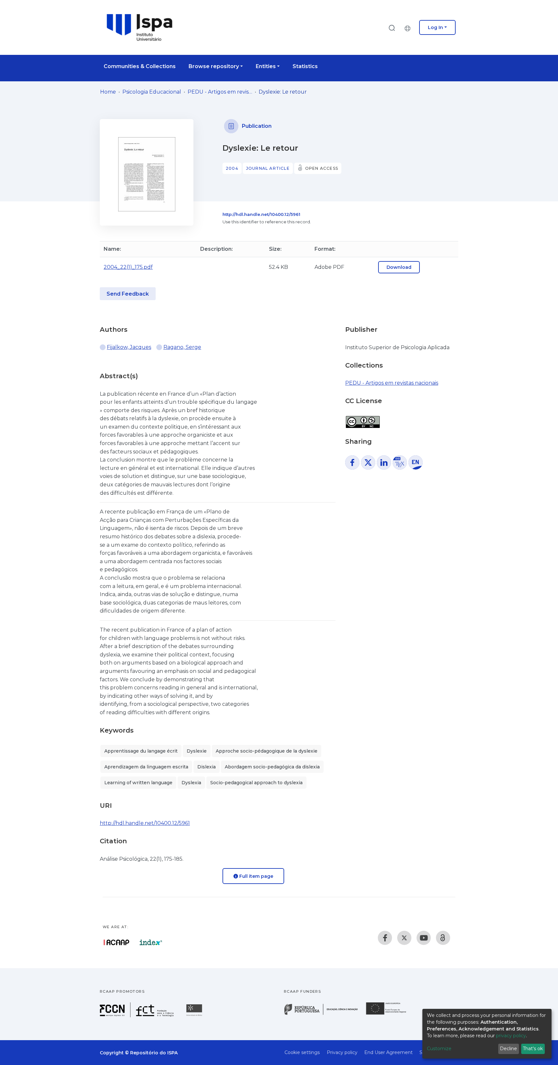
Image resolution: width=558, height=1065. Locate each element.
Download (399, 267)
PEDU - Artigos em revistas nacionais (220, 92)
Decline (508, 1048)
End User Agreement (388, 1052)
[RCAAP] (443, 938)
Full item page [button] (255, 876)
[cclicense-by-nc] (362, 418)
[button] (409, 27)
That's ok (533, 1048)
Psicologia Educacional (151, 92)
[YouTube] (424, 938)
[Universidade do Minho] (195, 1015)
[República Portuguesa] (324, 1014)
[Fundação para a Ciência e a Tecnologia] (137, 1015)
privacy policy (511, 1036)
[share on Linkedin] (384, 462)
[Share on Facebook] (352, 462)
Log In (435, 27)
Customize (439, 1048)
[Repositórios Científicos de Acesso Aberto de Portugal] (116, 942)
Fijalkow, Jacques (129, 347)
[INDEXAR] (151, 942)
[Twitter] (404, 938)
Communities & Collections (140, 66)
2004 (232, 168)
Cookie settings (302, 1052)
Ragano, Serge (182, 347)
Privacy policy (342, 1052)
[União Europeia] (390, 1014)
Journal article (268, 168)
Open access (321, 168)
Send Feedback (128, 294)
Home (108, 92)
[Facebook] (385, 938)
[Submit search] (391, 27)
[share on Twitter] (368, 462)
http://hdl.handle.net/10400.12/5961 (261, 214)
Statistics (305, 66)
